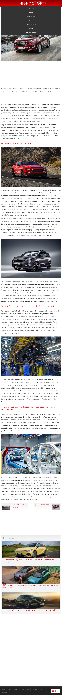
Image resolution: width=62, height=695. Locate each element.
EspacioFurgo (35, 689)
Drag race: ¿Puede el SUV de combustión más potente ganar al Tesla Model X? (19, 506)
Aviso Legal (4, 692)
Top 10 (31, 20)
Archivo (42, 689)
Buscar (31, 28)
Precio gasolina (31, 24)
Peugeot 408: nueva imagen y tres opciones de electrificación (29, 610)
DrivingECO (16, 689)
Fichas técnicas (31, 16)
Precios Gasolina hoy (6, 689)
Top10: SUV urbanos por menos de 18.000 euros (42, 505)
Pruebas (31, 12)
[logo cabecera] (31, 3)
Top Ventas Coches (25, 689)
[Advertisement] (31, 74)
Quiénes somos (31, 32)
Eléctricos (31, 8)
